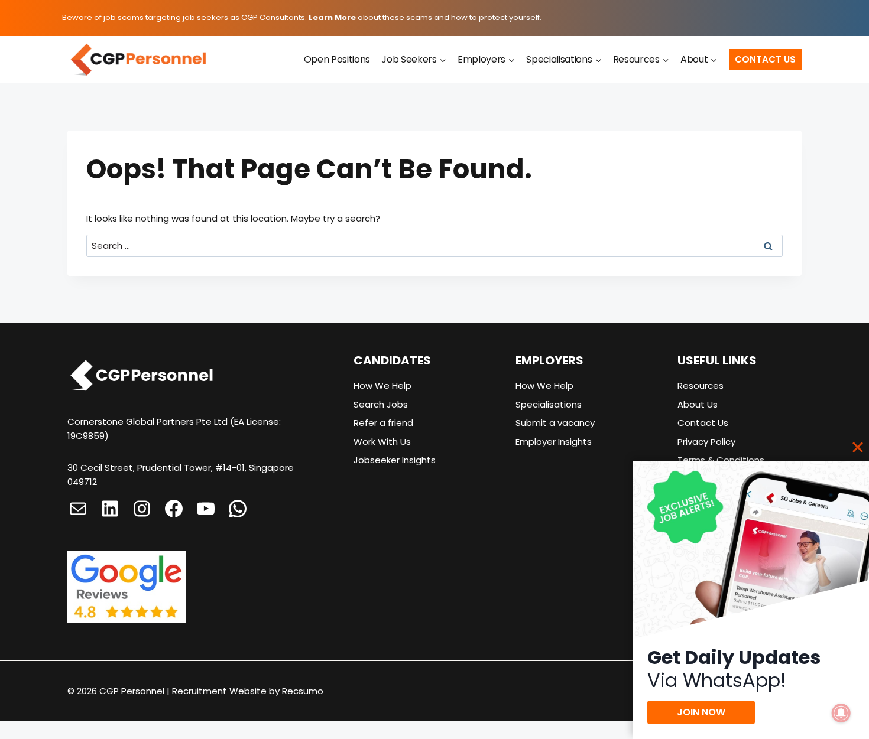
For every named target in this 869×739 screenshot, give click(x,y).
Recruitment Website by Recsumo (247, 691)
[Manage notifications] (841, 713)
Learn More (332, 17)
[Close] (858, 447)
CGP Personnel (131, 691)
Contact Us (765, 59)
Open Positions (337, 59)
